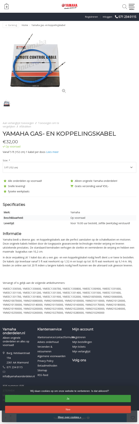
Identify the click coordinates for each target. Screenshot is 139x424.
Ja (68, 398)
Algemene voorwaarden (51, 356)
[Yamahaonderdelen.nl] (69, 6)
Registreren (91, 16)
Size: (6, 160)
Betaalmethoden (47, 365)
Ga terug (12, 25)
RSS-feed (42, 375)
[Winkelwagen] (6, 8)
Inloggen (107, 16)
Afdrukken (25, 126)
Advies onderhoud (48, 342)
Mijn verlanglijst (81, 351)
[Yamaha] (127, 133)
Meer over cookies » (69, 417)
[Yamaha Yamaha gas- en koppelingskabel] (36, 63)
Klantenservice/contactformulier (56, 337)
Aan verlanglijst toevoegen (18, 123)
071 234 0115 (127, 17)
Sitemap (42, 370)
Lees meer (52, 152)
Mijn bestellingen (82, 342)
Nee (68, 409)
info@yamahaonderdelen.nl (19, 376)
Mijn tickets (79, 346)
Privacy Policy (45, 361)
